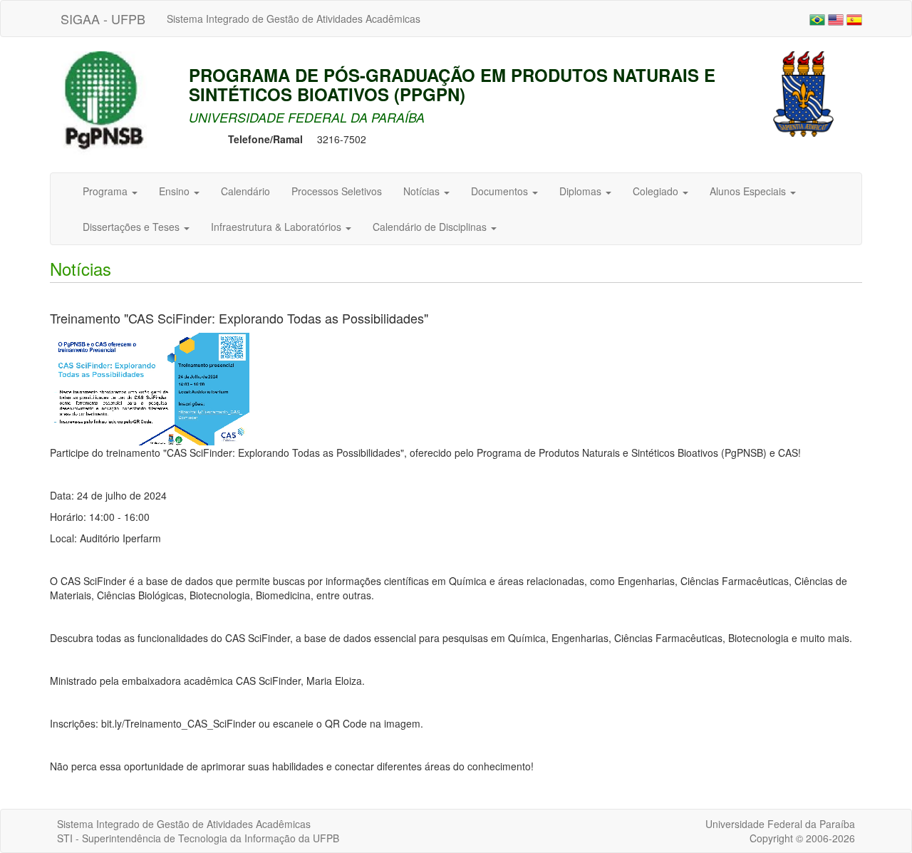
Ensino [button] (175, 191)
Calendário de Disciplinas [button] (431, 226)
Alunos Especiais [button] (749, 191)
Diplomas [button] (581, 191)
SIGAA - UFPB (103, 18)
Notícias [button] (422, 191)
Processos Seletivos (336, 191)
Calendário (245, 191)
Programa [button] (106, 191)
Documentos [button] (501, 191)
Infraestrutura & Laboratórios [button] (277, 226)
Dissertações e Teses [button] (132, 226)
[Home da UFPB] (803, 93)
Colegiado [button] (657, 191)
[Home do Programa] (110, 110)
